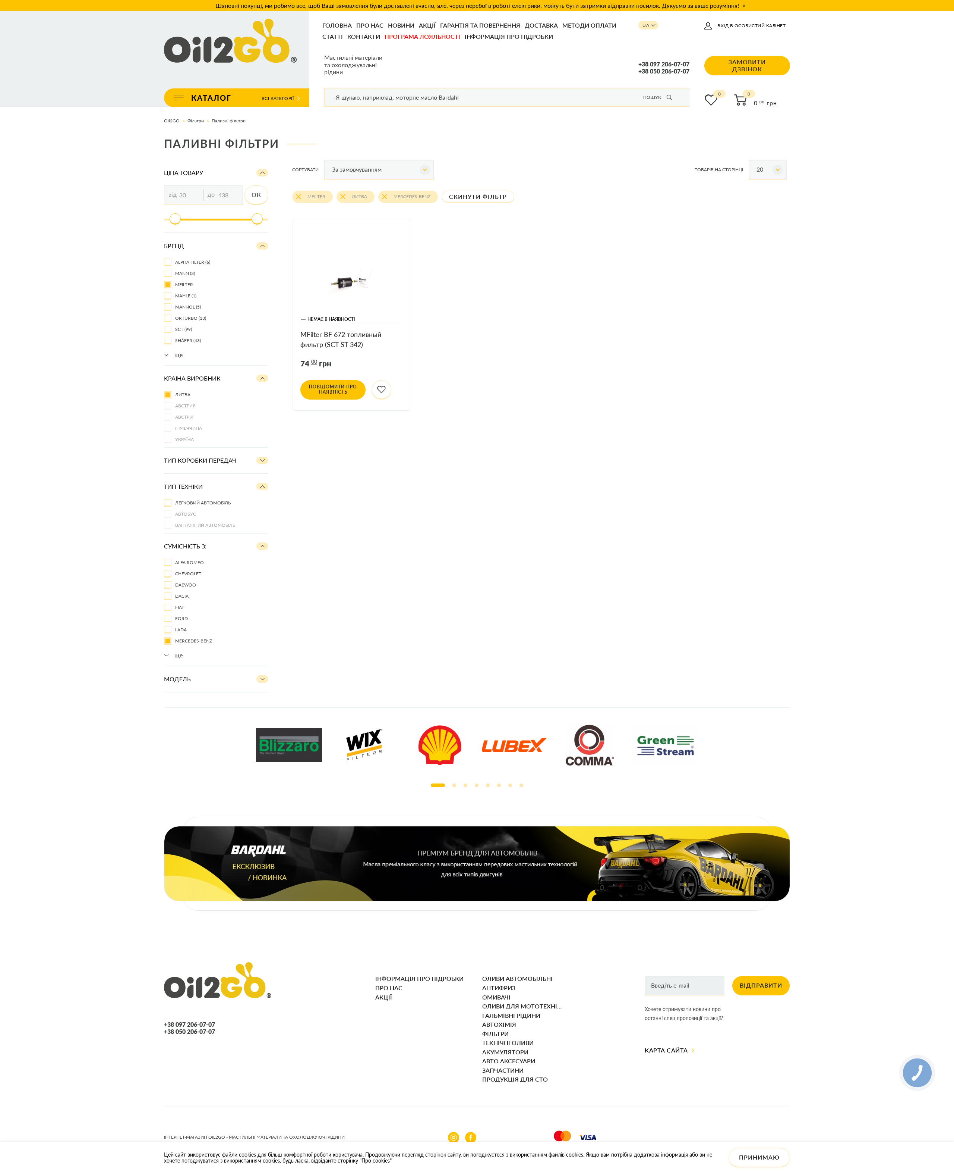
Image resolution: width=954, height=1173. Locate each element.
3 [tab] (465, 785)
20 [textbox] (759, 169)
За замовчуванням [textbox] (357, 169)
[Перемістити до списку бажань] (381, 390)
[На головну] (230, 41)
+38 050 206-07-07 (663, 71)
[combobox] (379, 169)
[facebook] (470, 1137)
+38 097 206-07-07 (663, 64)
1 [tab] (438, 785)
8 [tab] (521, 785)
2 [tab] (454, 785)
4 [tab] (476, 785)
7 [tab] (510, 785)
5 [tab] (488, 785)
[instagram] (453, 1137)
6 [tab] (499, 785)
